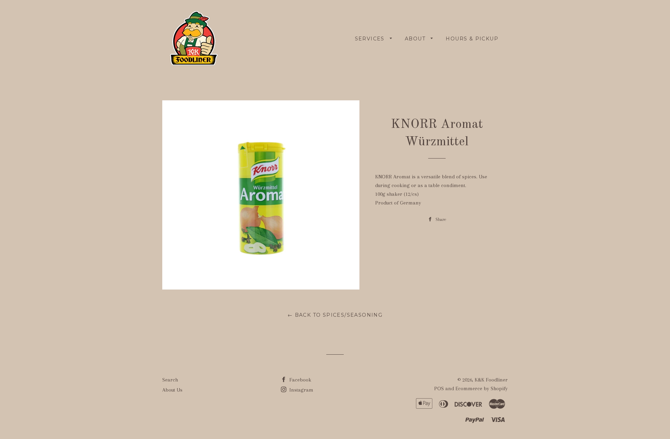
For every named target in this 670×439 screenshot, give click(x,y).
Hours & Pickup (472, 39)
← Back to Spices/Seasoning (335, 315)
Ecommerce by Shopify (481, 388)
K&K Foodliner (491, 380)
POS (439, 388)
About (416, 39)
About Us (172, 390)
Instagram (300, 390)
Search (170, 380)
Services (371, 39)
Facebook (299, 380)
